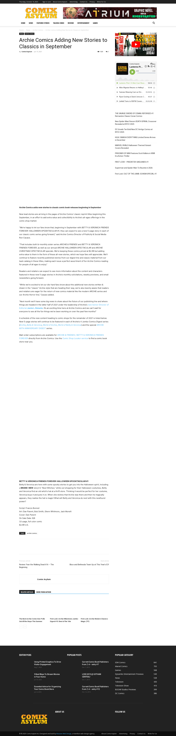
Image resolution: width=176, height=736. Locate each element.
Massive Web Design (63, 734)
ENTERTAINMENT (83, 23)
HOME (23, 23)
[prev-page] (20, 626)
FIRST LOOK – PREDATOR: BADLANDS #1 (132, 162)
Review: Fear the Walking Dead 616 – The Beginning (36, 565)
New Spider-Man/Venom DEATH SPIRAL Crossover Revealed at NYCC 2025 (135, 122)
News (28, 30)
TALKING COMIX (58, 23)
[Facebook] (21, 57)
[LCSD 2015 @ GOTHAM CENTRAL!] (73, 677)
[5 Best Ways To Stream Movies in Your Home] (25, 677)
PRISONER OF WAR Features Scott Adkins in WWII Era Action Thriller (135, 154)
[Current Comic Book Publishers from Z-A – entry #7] (73, 665)
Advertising (73, 2)
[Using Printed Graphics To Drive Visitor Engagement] (25, 665)
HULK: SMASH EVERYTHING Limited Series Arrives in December (135, 138)
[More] (45, 57)
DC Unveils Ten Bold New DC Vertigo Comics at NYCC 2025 (134, 130)
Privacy (92, 2)
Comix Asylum (27, 52)
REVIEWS (71, 23)
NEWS (31, 23)
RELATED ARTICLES (27, 592)
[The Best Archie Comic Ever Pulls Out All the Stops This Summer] (33, 607)
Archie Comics (38, 30)
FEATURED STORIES (43, 23)
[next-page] (25, 626)
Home (21, 30)
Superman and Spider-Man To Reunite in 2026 (134, 168)
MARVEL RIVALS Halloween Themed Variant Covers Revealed (133, 146)
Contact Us (83, 2)
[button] (154, 23)
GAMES (95, 23)
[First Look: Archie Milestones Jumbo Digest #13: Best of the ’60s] (64, 607)
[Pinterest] (33, 57)
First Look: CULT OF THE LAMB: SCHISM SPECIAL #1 (136, 174)
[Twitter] (27, 57)
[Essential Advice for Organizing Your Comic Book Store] (25, 689)
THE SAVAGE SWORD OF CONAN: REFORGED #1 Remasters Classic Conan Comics (134, 114)
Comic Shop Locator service (75, 338)
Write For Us (101, 2)
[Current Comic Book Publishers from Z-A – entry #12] (73, 689)
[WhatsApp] (39, 57)
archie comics (32, 533)
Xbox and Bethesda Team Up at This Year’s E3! (89, 564)
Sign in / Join (47, 2)
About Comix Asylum (60, 2)
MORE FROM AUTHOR (43, 592)
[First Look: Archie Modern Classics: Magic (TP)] (95, 607)
